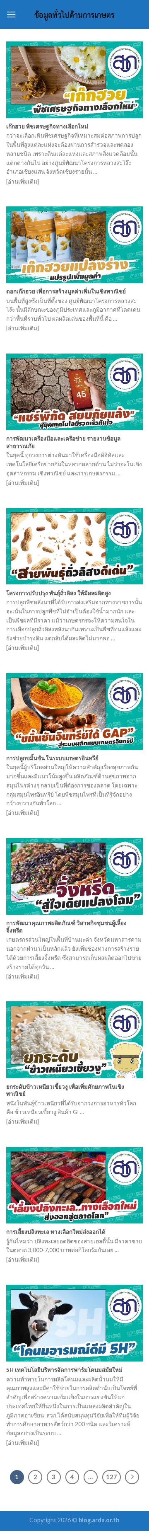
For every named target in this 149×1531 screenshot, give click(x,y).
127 (111, 1476)
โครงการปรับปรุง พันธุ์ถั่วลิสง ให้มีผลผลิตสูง (58, 593)
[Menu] (11, 14)
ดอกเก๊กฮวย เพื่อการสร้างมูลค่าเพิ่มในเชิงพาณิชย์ (66, 291)
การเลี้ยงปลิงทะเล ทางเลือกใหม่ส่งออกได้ (56, 1231)
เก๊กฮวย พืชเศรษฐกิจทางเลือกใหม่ (47, 126)
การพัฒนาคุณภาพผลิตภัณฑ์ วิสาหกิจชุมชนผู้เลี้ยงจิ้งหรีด (66, 927)
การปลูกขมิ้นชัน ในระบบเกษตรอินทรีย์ (52, 758)
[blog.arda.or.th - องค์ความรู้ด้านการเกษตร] (74, 14)
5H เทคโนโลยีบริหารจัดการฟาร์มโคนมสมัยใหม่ (64, 1369)
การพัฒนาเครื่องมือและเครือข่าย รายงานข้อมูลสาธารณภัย (63, 442)
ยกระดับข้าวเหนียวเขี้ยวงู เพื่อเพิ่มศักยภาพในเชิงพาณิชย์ (65, 1090)
